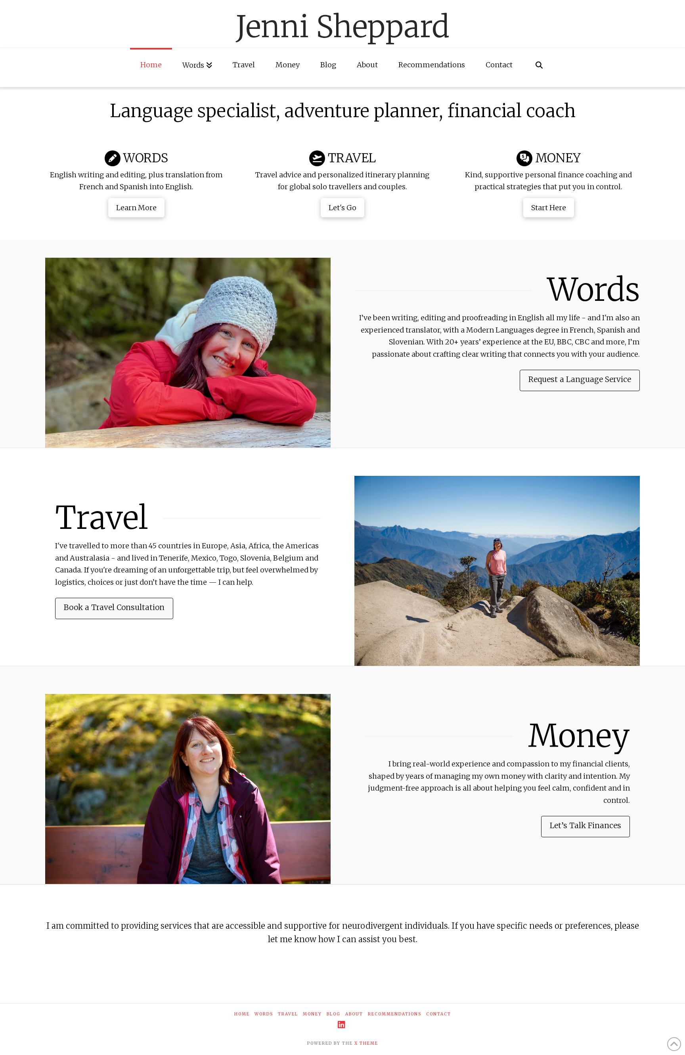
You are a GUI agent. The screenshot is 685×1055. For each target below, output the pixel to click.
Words (263, 1014)
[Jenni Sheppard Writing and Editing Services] (188, 353)
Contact (438, 1014)
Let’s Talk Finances (585, 825)
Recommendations (394, 1014)
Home (242, 1014)
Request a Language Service (579, 379)
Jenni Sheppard (343, 27)
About (354, 1014)
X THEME (366, 1043)
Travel (288, 1014)
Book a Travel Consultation (114, 607)
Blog (334, 1014)
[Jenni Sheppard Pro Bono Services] (188, 789)
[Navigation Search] (539, 67)
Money (312, 1014)
